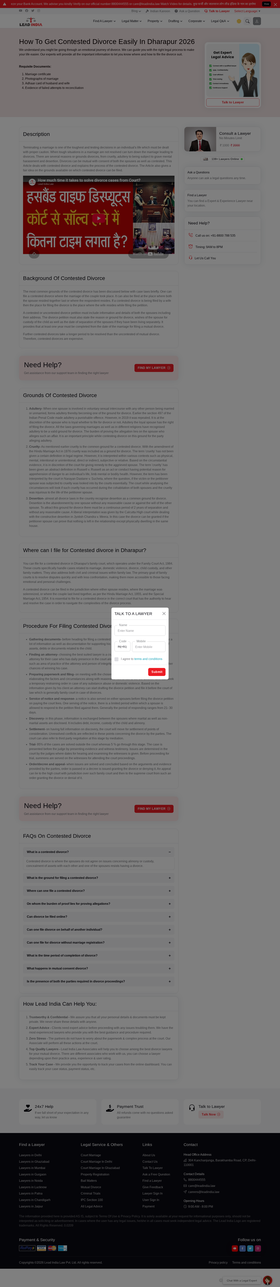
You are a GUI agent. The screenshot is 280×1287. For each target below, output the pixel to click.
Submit (156, 671)
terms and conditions (148, 659)
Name (123, 625)
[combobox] (122, 646)
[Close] (164, 613)
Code (122, 641)
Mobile (141, 641)
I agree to (141, 659)
